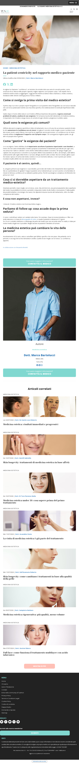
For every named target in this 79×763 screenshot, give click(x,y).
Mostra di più (39, 666)
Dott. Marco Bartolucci (34, 78)
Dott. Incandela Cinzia (23, 534)
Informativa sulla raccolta (39, 761)
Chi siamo (5, 684)
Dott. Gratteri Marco (23, 648)
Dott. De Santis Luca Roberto (26, 420)
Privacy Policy (6, 695)
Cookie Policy (6, 701)
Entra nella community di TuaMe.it (13, 692)
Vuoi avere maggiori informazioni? (39, 262)
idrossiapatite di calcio (29, 219)
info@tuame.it (62, 750)
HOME (5, 68)
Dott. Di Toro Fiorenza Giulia (25, 496)
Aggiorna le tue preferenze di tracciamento (39, 753)
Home (4, 681)
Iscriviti (35, 733)
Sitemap (4, 713)
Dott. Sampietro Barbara (24, 610)
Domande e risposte (27, 6)
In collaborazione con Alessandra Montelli (15, 247)
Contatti (4, 690)
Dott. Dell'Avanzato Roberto (25, 572)
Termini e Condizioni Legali (10, 698)
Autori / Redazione (8, 687)
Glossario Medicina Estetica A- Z (49, 6)
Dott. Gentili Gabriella (23, 458)
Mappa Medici (6, 707)
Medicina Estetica (17, 68)
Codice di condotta (8, 704)
